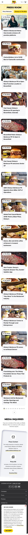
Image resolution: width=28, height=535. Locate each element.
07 (17, 408)
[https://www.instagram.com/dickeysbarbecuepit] (16, 487)
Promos (3, 499)
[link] (26, 2)
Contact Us (4, 503)
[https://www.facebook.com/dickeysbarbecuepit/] (9, 487)
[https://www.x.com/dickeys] (12, 487)
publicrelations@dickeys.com (13, 450)
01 (4, 408)
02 (6, 408)
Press (2, 495)
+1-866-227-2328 (16, 483)
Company (4, 491)
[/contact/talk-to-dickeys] (19, 487)
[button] (14, 412)
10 (23, 408)
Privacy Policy (20, 525)
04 (10, 408)
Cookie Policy (9, 526)
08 (19, 408)
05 (13, 408)
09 (22, 408)
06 (15, 408)
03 (8, 408)
